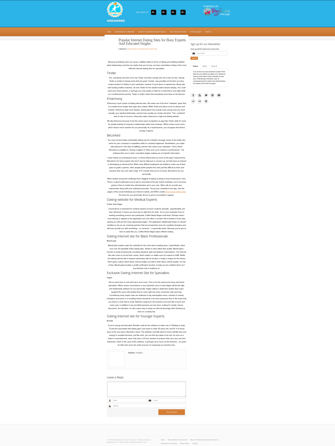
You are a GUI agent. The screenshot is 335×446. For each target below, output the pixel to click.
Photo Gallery (195, 32)
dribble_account (212, 95)
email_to (218, 95)
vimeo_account (206, 101)
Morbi (205, 66)
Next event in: (142, 12)
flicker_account (199, 101)
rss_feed (199, 95)
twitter (206, 95)
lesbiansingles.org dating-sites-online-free (142, 49)
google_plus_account (193, 101)
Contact (208, 32)
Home (109, 32)
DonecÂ (214, 66)
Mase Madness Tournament (124, 32)
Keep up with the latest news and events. (205, 49)
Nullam (195, 66)
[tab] (195, 66)
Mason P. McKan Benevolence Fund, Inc (152, 32)
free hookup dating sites (176, 192)
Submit (194, 58)
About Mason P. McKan (178, 32)
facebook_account (193, 95)
